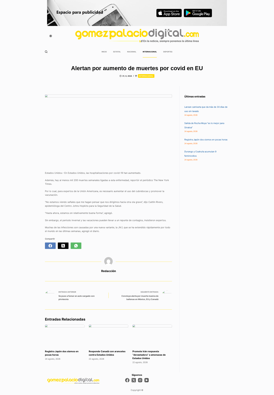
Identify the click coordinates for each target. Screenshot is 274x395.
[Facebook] (50, 246)
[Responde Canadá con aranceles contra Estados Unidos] (108, 336)
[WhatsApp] (76, 246)
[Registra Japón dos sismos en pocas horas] (64, 336)
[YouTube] (146, 380)
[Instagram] (140, 380)
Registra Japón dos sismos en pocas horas (205, 139)
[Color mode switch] (50, 36)
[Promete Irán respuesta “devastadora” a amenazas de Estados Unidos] (152, 336)
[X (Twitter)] (63, 246)
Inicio (104, 52)
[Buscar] (46, 51)
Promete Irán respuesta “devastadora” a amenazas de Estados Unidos (149, 355)
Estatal (117, 52)
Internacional (150, 52)
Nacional (131, 52)
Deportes (167, 52)
